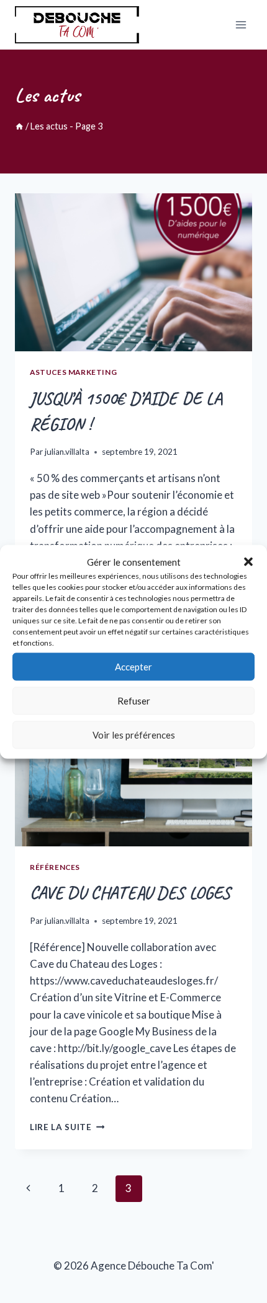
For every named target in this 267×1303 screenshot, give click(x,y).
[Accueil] (19, 126)
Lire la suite (67, 1127)
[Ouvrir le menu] (240, 24)
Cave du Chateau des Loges (130, 892)
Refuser (133, 700)
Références (55, 867)
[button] (248, 561)
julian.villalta (67, 452)
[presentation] (133, 272)
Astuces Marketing (73, 372)
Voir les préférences (134, 734)
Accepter (133, 666)
